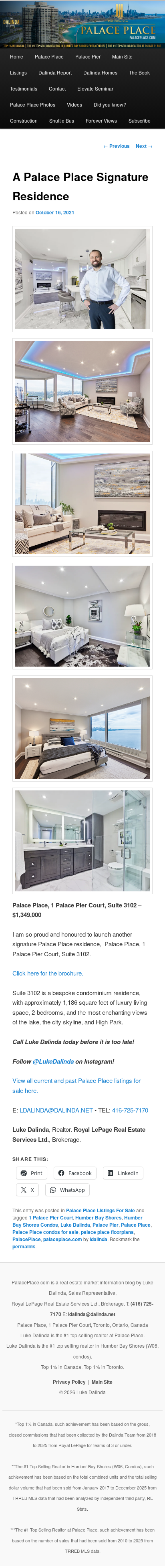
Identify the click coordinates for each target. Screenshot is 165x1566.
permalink (23, 1246)
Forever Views (101, 120)
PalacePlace (26, 1239)
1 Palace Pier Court (51, 1217)
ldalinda (98, 1239)
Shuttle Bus (61, 120)
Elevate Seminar (95, 88)
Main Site (122, 56)
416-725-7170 (130, 1110)
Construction (24, 120)
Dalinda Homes (100, 72)
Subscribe (140, 120)
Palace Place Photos (32, 104)
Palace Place (49, 56)
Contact (57, 88)
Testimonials (23, 88)
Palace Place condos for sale (45, 1231)
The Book (139, 72)
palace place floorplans (107, 1231)
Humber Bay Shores (98, 1217)
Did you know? (110, 104)
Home (16, 56)
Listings (18, 72)
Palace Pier (88, 56)
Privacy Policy (69, 1381)
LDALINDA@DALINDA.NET (56, 1110)
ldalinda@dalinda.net (91, 1314)
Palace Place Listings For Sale (100, 1210)
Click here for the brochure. (47, 973)
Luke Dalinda (75, 1224)
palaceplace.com (62, 1239)
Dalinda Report (55, 72)
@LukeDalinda (53, 1061)
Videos (74, 104)
